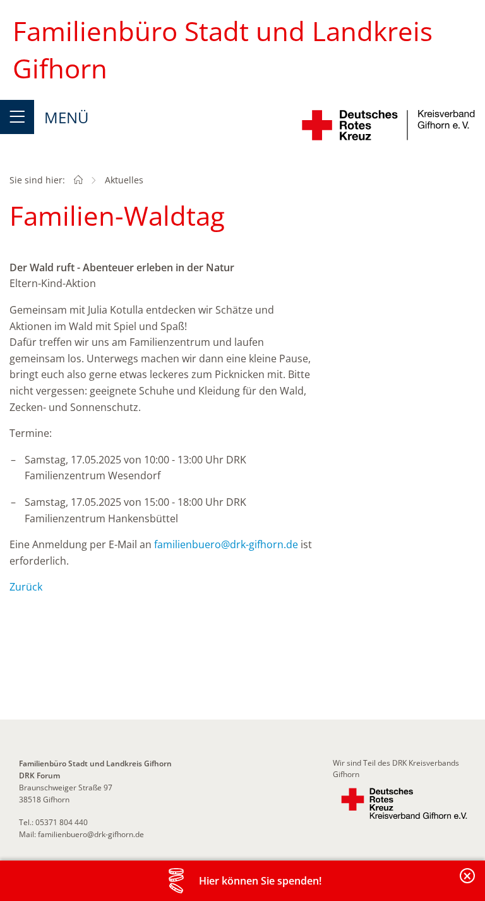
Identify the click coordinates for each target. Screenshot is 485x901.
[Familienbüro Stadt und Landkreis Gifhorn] (78, 180)
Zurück (25, 587)
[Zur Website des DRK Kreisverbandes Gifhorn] (404, 803)
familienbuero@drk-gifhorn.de (226, 544)
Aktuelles (124, 180)
